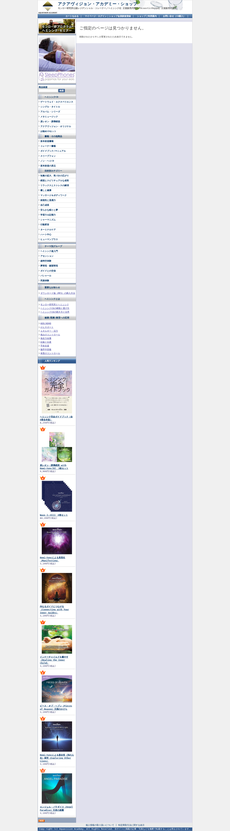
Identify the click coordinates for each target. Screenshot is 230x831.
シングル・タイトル (50, 106)
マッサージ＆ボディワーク (53, 195)
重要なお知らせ (52, 287)
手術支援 (44, 345)
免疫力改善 (45, 338)
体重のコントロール (50, 353)
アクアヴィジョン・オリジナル (55, 126)
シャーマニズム (48, 219)
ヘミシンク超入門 (49, 251)
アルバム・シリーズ (50, 111)
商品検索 (43, 87)
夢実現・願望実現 (49, 265)
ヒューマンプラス (49, 239)
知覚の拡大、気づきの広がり (54, 175)
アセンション (47, 256)
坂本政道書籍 (47, 141)
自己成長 (44, 205)
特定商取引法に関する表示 (131, 825)
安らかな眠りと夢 (49, 210)
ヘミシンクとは (52, 299)
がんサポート (47, 327)
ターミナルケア (48, 229)
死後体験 (44, 280)
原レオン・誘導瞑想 (50, 121)
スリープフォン (48, 156)
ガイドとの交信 (48, 270)
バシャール (45, 275)
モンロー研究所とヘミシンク (54, 304)
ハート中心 (45, 234)
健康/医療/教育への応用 (57, 317)
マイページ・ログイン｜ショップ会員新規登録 (108, 16)
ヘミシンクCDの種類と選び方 (54, 308)
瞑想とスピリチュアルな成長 (54, 180)
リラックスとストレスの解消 (54, 185)
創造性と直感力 (48, 200)
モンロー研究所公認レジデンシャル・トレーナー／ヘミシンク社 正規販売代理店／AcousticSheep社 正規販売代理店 (117, 8)
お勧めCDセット (48, 131)
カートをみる (72, 16)
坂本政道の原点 (48, 165)
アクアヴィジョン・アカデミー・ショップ (97, 4)
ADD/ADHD (45, 323)
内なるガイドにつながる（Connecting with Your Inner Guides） (54, 609)
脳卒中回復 (45, 349)
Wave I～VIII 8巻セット (54, 515)
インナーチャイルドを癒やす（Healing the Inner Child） (54, 660)
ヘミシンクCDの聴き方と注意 (54, 312)
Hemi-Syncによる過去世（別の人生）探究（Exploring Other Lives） (57, 758)
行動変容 (44, 224)
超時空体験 (45, 261)
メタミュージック (49, 116)
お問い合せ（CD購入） (174, 16)
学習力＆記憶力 (48, 215)
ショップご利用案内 (147, 16)
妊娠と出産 (45, 342)
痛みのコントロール (50, 334)
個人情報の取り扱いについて (100, 825)
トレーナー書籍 (48, 146)
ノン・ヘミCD (47, 161)
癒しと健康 (45, 190)
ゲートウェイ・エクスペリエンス (56, 102)
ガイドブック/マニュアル (53, 151)
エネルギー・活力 (49, 331)
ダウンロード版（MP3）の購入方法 (57, 293)
